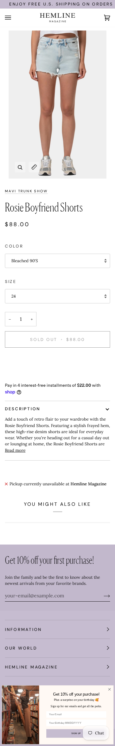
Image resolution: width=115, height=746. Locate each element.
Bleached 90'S (24, 260)
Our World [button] (21, 648)
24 (13, 296)
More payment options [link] (26, 376)
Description (22, 408)
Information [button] (23, 629)
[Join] (102, 595)
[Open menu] (14, 18)
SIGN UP (76, 733)
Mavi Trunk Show (26, 191)
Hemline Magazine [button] (31, 667)
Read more (15, 450)
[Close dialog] (109, 689)
